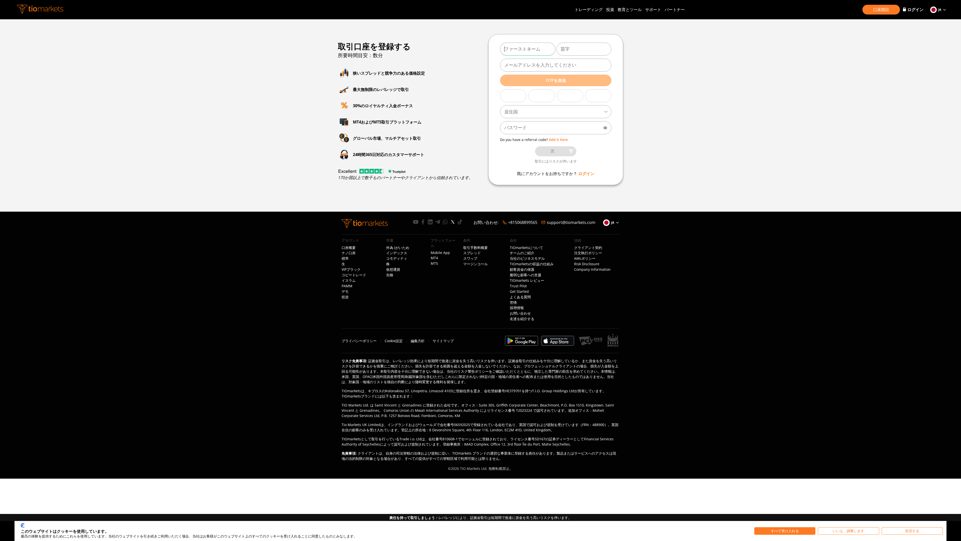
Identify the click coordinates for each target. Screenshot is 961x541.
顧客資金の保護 (522, 269)
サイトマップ (443, 340)
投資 (610, 9)
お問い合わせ (520, 313)
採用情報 (517, 308)
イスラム (349, 280)
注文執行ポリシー (588, 253)
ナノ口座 (349, 253)
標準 (345, 258)
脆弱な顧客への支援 (525, 275)
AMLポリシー (584, 258)
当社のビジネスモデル (527, 258)
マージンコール (475, 264)
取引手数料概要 (475, 247)
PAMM (347, 286)
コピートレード (354, 275)
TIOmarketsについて (526, 247)
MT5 (434, 263)
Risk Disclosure (586, 264)
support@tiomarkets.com (571, 222)
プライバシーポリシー (359, 340)
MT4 (434, 258)
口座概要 (349, 247)
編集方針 (418, 340)
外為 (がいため (397, 247)
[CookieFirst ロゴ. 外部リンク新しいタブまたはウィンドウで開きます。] (23, 525)
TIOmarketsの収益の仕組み (532, 264)
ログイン (586, 173)
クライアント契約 (588, 247)
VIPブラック (351, 269)
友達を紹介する (522, 319)
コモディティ (396, 258)
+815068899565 (522, 222)
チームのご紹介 (522, 253)
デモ (345, 291)
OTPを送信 (556, 80)
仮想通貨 (393, 269)
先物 (389, 275)
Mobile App (440, 252)
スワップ (470, 258)
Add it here (558, 139)
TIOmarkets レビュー (527, 280)
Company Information (592, 269)
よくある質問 (520, 297)
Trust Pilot (518, 286)
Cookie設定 (394, 340)
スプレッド (472, 253)
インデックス (396, 253)
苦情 (513, 302)
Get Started (519, 291)
